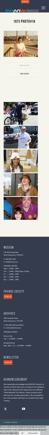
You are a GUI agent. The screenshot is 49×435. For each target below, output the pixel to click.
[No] (41, 433)
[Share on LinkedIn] (35, 80)
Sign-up (8, 362)
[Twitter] (5, 409)
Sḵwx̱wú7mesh (18, 390)
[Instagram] (14, 409)
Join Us (7, 296)
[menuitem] (25, 1)
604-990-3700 (10, 259)
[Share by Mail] (41, 80)
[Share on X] (14, 80)
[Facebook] (10, 409)
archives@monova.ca (13, 328)
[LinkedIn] (19, 409)
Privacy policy (33, 433)
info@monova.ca (12, 262)
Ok (22, 433)
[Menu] (42, 7)
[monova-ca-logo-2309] (20, 7)
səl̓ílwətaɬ (39, 390)
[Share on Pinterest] (28, 80)
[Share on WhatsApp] (21, 80)
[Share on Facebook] (7, 80)
